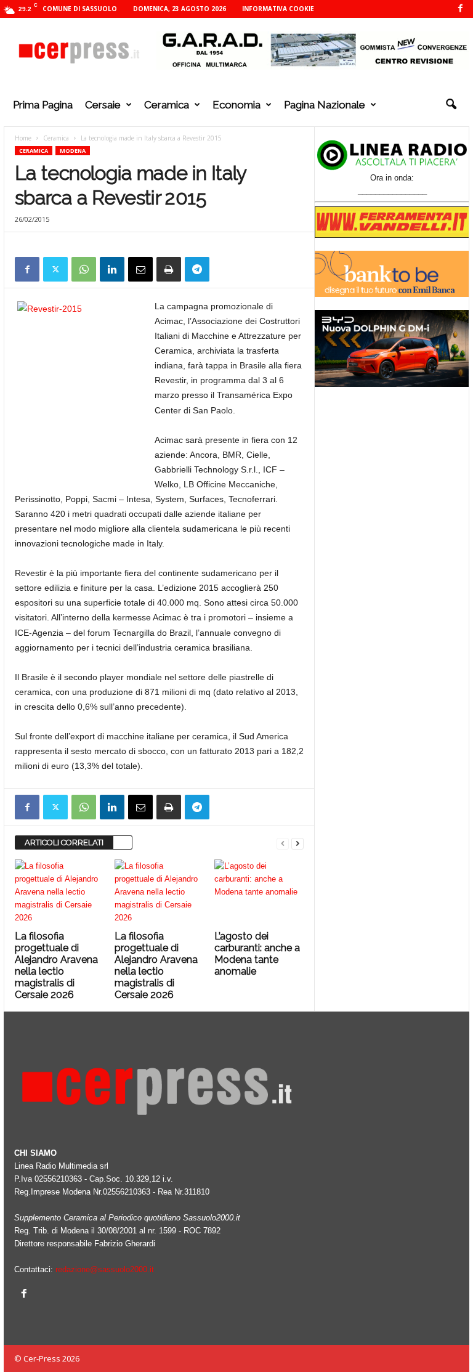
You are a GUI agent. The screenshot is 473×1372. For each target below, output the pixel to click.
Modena (73, 151)
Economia (236, 105)
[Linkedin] (112, 269)
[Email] (140, 269)
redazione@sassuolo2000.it (104, 1269)
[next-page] (297, 843)
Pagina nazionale (324, 105)
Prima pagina (43, 105)
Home (23, 138)
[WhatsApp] (83, 269)
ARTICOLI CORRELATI (64, 842)
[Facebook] (460, 9)
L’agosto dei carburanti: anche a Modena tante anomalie (257, 953)
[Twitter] (55, 269)
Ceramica (166, 105)
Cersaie (103, 105)
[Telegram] (197, 269)
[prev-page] (283, 843)
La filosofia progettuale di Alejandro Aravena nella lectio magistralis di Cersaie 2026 (56, 965)
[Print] (168, 269)
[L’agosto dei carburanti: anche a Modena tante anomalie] (259, 892)
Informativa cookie (278, 8)
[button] (450, 104)
